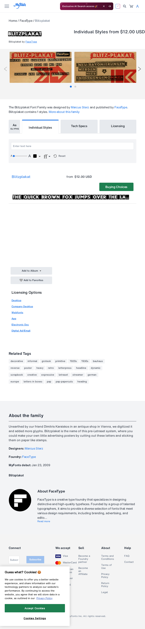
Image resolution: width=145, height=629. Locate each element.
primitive (60, 361)
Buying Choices (116, 187)
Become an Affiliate (83, 571)
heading (82, 381)
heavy (39, 368)
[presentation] (5, 69)
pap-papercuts (64, 381)
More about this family (64, 111)
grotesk (46, 361)
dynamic (95, 368)
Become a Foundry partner (84, 559)
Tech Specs (79, 126)
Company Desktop (22, 306)
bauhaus (98, 361)
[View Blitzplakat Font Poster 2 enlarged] (105, 67)
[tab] (71, 87)
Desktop (16, 300)
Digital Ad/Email (21, 330)
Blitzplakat (21, 176)
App (14, 318)
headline (81, 368)
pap (49, 381)
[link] (131, 6)
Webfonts (17, 312)
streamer (77, 374)
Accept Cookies (35, 608)
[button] (36, 156)
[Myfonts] (20, 8)
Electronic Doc (20, 324)
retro (51, 368)
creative (32, 374)
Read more (43, 521)
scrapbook (17, 374)
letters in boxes (33, 381)
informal (32, 361)
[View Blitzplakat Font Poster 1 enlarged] (41, 67)
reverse (15, 368)
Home (13, 20)
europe (15, 381)
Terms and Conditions (107, 557)
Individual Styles (40, 127)
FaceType (26, 20)
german (92, 374)
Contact (129, 562)
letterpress (65, 368)
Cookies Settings (35, 618)
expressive (47, 374)
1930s (84, 361)
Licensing (118, 126)
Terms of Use (106, 567)
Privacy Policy (105, 576)
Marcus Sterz (80, 107)
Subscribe (35, 559)
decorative (17, 361)
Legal (104, 592)
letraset (63, 374)
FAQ (126, 556)
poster (28, 368)
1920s (73, 361)
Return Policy (105, 585)
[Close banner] (103, 6)
